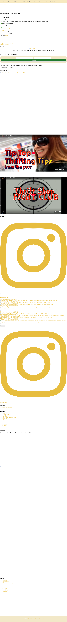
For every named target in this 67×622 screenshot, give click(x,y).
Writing (6, 35)
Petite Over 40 (5, 582)
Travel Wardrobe (5, 424)
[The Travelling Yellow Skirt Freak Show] (0, 466)
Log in (43, 618)
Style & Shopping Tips (6, 422)
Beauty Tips (4, 413)
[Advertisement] (19, 39)
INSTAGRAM (52, 1)
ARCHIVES (2, 612)
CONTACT (23, 1)
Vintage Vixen (5, 587)
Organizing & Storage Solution (8, 419)
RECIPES (29, 1)
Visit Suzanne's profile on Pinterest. (6, 407)
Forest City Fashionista (6, 588)
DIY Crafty (4, 415)
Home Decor (5, 416)
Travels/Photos (5, 425)
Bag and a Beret (5, 580)
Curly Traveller (5, 590)
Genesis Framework (36, 618)
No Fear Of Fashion (6, 589)
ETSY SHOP (45, 1)
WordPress (40, 618)
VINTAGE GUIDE (37, 1)
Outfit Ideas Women (6, 420)
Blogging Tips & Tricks (6, 414)
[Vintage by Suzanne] (13, 72)
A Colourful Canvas (6, 586)
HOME (3, 1)
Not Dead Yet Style (6, 581)
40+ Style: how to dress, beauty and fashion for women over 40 (13, 583)
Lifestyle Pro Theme (30, 618)
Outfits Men (4, 421)
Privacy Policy (15, 1)
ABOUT (8, 1)
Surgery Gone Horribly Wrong (8, 423)
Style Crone (4, 584)
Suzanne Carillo (3, 4)
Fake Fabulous (5, 591)
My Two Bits (5, 418)
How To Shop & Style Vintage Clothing (9, 417)
